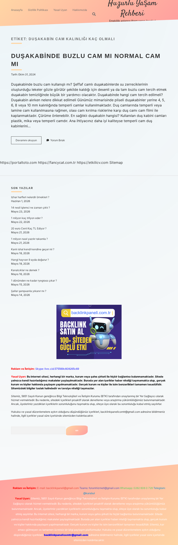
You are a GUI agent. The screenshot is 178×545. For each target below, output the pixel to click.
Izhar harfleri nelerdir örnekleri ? (30, 197)
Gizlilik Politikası (38, 10)
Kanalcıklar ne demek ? (25, 270)
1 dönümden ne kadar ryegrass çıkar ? (34, 280)
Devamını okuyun (28, 141)
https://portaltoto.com (18, 162)
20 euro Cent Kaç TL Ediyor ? (28, 228)
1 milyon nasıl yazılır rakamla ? (29, 238)
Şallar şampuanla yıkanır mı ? (28, 291)
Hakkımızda (80, 10)
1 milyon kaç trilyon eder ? (27, 218)
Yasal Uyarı (60, 10)
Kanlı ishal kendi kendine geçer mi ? (32, 249)
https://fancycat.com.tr (57, 162)
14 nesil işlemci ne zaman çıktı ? (30, 207)
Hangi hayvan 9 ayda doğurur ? (30, 259)
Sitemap (116, 162)
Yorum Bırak (57, 140)
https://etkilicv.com (92, 162)
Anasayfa (17, 10)
